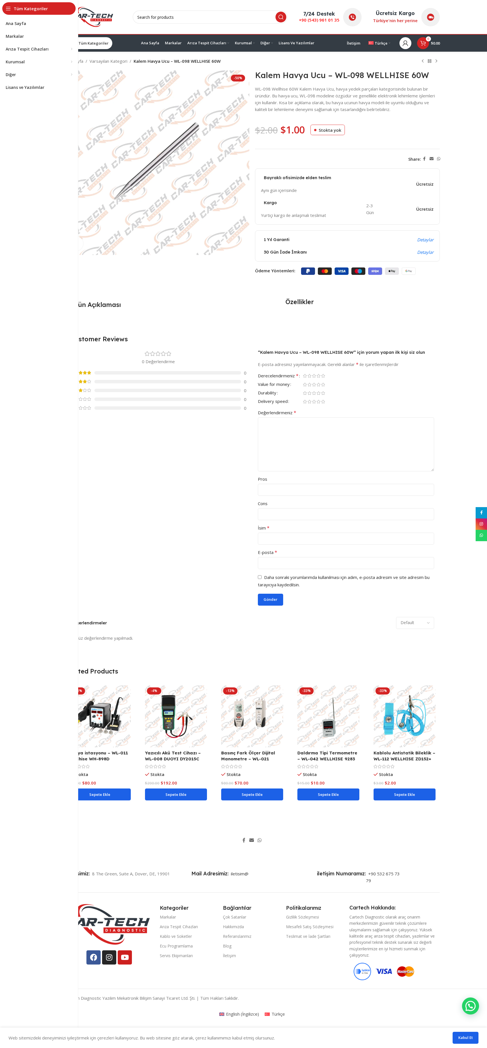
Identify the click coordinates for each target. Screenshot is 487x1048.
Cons (263, 503)
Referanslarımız (237, 936)
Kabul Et (465, 1037)
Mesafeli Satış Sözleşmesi (309, 926)
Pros (262, 479)
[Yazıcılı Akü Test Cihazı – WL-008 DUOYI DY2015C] (176, 716)
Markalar (168, 917)
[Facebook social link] (424, 159)
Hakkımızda (233, 926)
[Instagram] (109, 957)
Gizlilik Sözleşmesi (302, 917)
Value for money (274, 384)
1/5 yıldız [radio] (305, 376)
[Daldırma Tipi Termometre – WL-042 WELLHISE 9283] (328, 716)
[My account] (405, 43)
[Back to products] (429, 61)
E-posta (267, 552)
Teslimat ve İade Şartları (308, 936)
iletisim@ (238, 874)
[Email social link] (431, 159)
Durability (267, 393)
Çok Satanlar (234, 917)
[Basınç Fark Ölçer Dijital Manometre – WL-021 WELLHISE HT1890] (252, 716)
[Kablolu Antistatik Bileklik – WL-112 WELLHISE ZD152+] (405, 716)
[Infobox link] (78, 873)
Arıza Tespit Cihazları (179, 926)
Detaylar (425, 239)
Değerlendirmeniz (277, 412)
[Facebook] (93, 957)
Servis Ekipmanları (176, 955)
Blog (227, 946)
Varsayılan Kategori (108, 61)
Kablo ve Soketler (176, 936)
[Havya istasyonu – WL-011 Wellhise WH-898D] (100, 716)
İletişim (229, 955)
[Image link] (107, 923)
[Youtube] (125, 957)
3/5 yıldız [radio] (314, 376)
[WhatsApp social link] (438, 159)
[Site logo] (93, 16)
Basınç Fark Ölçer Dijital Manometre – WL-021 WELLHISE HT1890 (248, 758)
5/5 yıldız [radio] (323, 376)
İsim (264, 528)
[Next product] (436, 61)
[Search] (280, 17)
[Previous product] (422, 61)
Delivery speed (273, 401)
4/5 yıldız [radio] (318, 376)
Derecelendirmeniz (278, 376)
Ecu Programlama (176, 946)
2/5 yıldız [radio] (309, 376)
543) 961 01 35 (324, 20)
